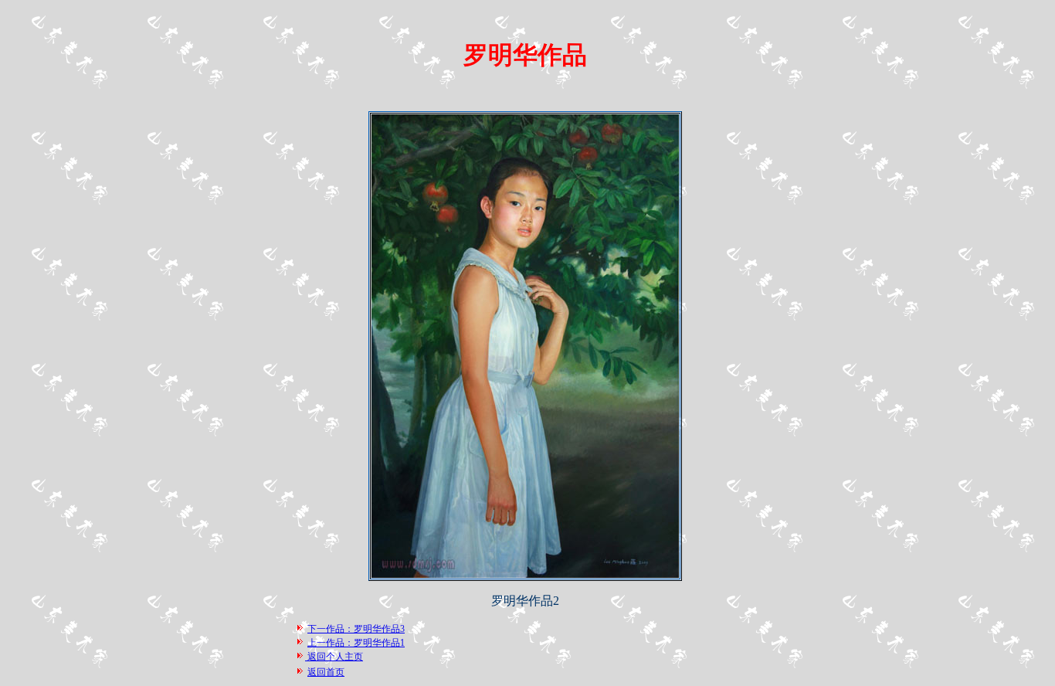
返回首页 (325, 672)
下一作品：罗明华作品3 (356, 628)
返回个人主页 (334, 656)
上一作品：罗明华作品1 (356, 642)
